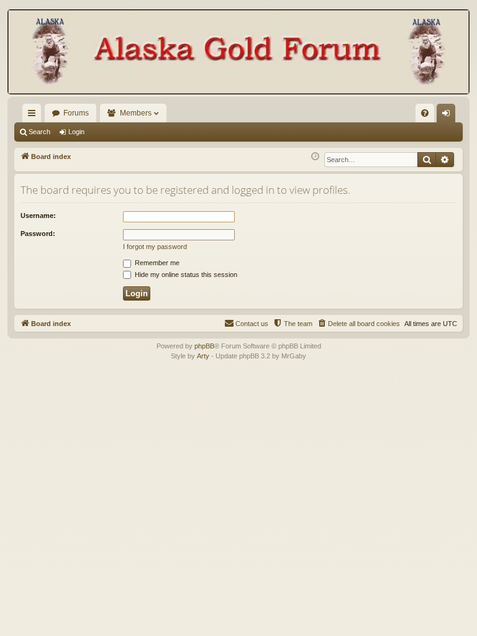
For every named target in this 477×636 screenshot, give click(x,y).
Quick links (34, 115)
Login (76, 131)
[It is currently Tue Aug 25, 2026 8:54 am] (315, 157)
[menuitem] (425, 113)
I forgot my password (155, 246)
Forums (76, 113)
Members (136, 113)
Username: (38, 215)
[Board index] (238, 53)
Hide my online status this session (185, 274)
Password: (37, 233)
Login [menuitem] (448, 115)
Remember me (156, 262)
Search (39, 131)
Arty (203, 356)
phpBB (204, 346)
